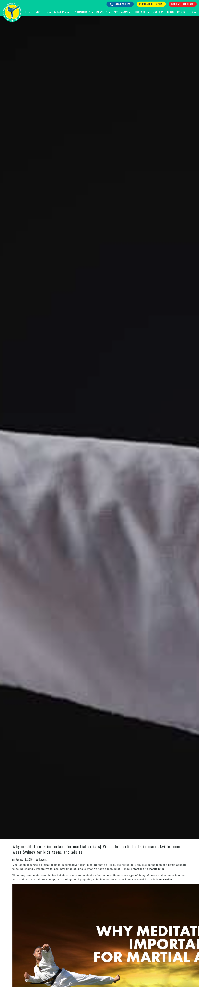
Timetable (140, 12)
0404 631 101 (122, 4)
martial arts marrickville (149, 869)
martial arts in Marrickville (154, 879)
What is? (60, 12)
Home (28, 12)
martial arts (38, 879)
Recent (43, 859)
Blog (170, 12)
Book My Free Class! (182, 4)
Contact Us (185, 12)
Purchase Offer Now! (151, 4)
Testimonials (81, 12)
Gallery (158, 12)
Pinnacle (127, 869)
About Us (42, 12)
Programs (120, 12)
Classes (102, 12)
